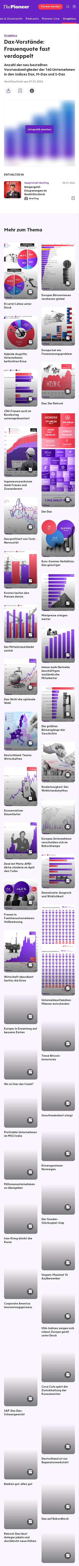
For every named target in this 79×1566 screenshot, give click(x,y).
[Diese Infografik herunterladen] (32, 91)
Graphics (10, 35)
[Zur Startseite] (16, 6)
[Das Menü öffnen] (74, 6)
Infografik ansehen (39, 129)
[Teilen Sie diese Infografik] (8, 91)
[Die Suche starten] (67, 6)
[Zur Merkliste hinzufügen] (20, 91)
